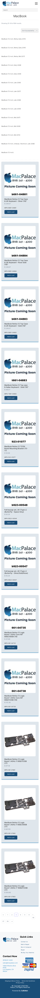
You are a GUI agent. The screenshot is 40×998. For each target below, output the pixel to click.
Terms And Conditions (28, 981)
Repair (23, 950)
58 (7, 921)
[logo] (10, 3)
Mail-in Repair (25, 944)
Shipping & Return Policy (12, 981)
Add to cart (11, 212)
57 (3, 921)
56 (33, 917)
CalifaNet (24, 991)
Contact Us (24, 941)
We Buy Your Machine (27, 952)
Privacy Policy (20, 982)
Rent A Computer (26, 947)
